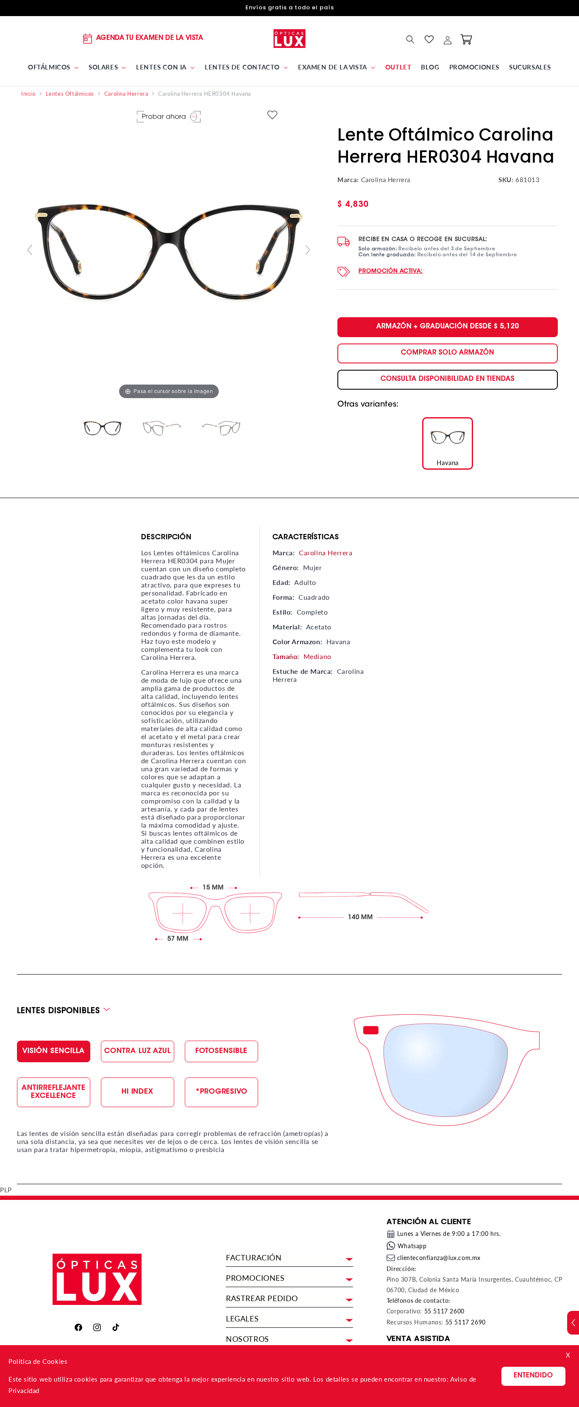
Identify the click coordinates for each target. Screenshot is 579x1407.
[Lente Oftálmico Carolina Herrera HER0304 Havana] (109, 429)
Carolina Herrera (126, 94)
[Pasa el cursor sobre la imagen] (168, 253)
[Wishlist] (429, 39)
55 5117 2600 (444, 1311)
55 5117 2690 (465, 1322)
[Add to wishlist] (272, 115)
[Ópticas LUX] (289, 38)
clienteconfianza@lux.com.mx (439, 1257)
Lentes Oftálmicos (70, 94)
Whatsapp (412, 1245)
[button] (53, 67)
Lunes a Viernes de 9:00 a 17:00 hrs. (449, 1233)
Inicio (28, 94)
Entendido (533, 1376)
